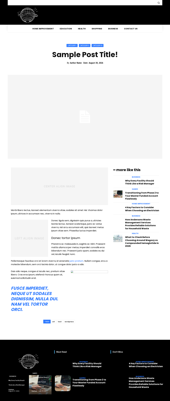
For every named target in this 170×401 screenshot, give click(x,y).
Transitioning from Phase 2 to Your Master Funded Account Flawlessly (142, 195)
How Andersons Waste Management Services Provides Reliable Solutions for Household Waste (140, 224)
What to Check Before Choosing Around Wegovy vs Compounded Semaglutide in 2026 (142, 242)
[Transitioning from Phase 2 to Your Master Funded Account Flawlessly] (117, 194)
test (60, 322)
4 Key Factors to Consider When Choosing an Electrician (142, 209)
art (53, 322)
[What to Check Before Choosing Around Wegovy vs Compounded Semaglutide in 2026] (117, 238)
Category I (72, 45)
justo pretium (76, 260)
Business (136, 177)
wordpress (69, 322)
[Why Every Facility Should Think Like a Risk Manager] (117, 182)
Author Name (76, 63)
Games (135, 189)
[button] (158, 2)
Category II (84, 45)
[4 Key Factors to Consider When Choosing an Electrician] (117, 208)
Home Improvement (141, 204)
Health (135, 233)
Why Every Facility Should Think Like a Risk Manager (139, 182)
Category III (97, 45)
